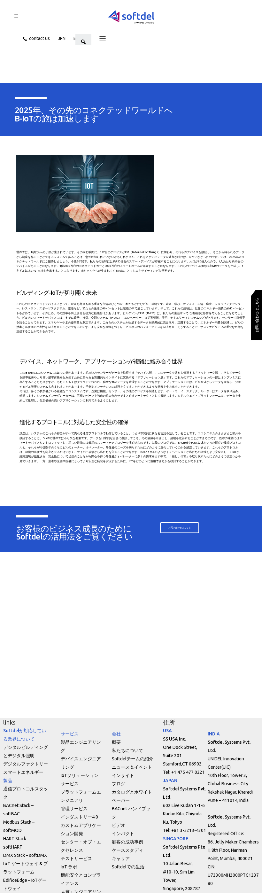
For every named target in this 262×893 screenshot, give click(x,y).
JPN (62, 38)
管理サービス (74, 808)
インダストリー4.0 (79, 816)
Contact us (39, 38)
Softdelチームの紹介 (132, 758)
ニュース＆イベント (132, 767)
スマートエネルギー (23, 772)
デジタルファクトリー (25, 763)
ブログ (118, 783)
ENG (77, 38)
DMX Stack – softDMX (25, 855)
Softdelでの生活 (128, 866)
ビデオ (118, 825)
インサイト (123, 775)
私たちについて (127, 750)
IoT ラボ (69, 866)
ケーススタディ (127, 850)
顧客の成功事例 (127, 841)
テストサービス (76, 858)
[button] (98, 38)
